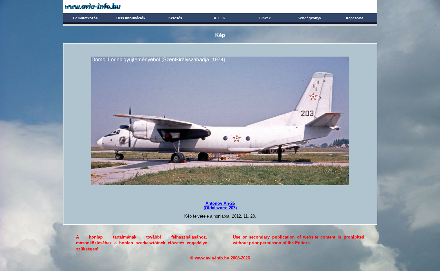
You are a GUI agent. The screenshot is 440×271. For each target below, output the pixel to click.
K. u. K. (220, 18)
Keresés (175, 18)
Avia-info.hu (104, 6)
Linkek (265, 18)
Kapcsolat (354, 18)
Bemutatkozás (85, 18)
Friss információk (130, 18)
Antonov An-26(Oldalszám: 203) (220, 205)
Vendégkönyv (309, 18)
